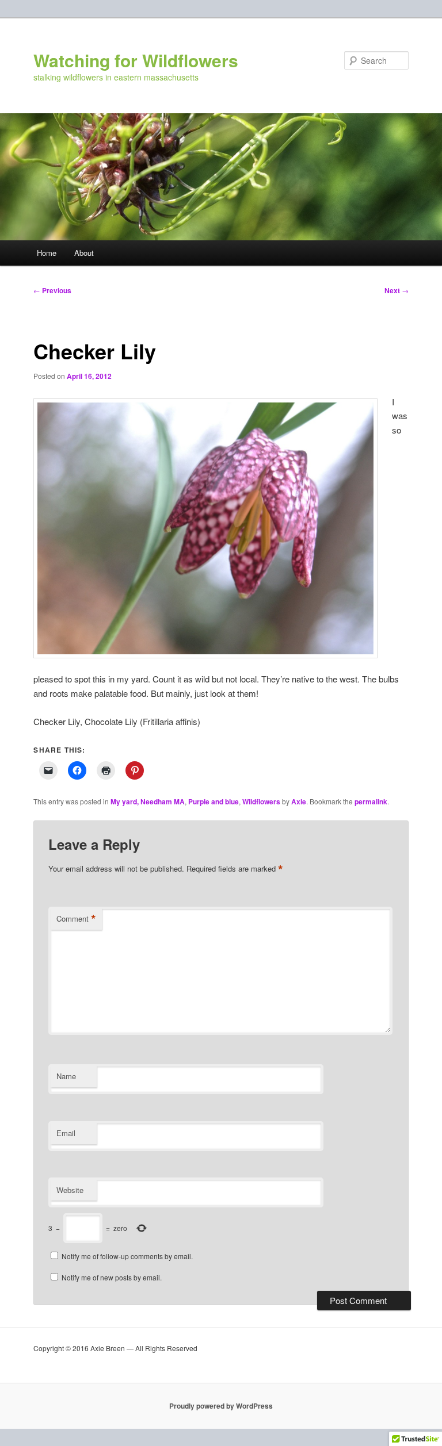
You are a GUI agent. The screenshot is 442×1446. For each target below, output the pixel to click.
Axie (298, 801)
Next (396, 290)
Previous (52, 290)
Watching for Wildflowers (135, 60)
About (84, 252)
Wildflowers (261, 801)
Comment (76, 919)
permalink (371, 801)
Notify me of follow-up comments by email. (127, 1256)
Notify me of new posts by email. (112, 1277)
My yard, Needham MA (147, 801)
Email (65, 1132)
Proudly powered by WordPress (221, 1406)
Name (66, 1076)
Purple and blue (213, 801)
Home (46, 252)
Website (69, 1189)
